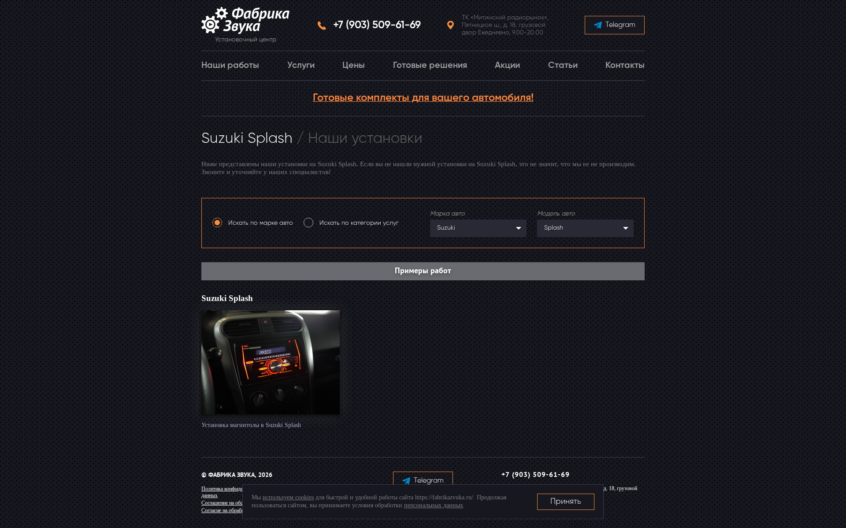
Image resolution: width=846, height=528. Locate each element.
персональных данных (433, 505)
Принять (565, 502)
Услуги (301, 66)
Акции (507, 66)
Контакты (625, 66)
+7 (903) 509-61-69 (377, 25)
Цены (353, 66)
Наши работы (230, 66)
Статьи (563, 66)
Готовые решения (430, 66)
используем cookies (288, 497)
